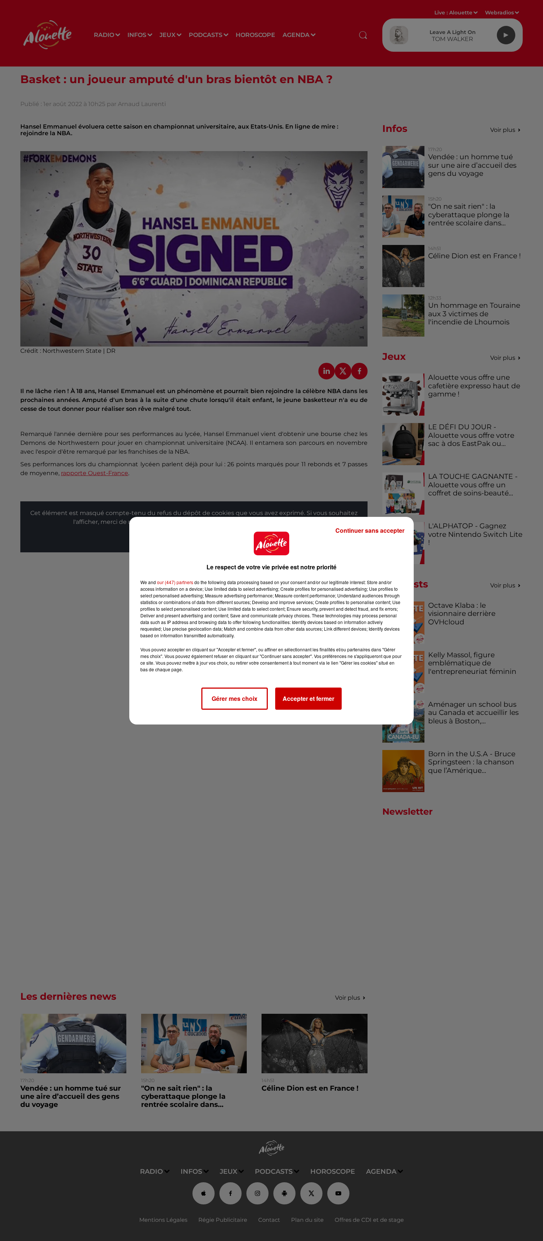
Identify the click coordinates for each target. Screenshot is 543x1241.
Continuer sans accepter (369, 530)
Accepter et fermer (308, 698)
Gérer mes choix (234, 698)
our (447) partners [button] (175, 582)
